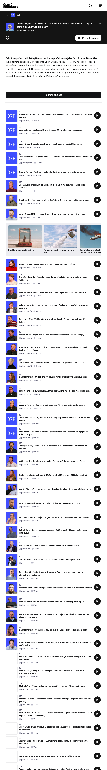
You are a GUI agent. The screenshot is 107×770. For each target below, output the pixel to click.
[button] (90, 5)
